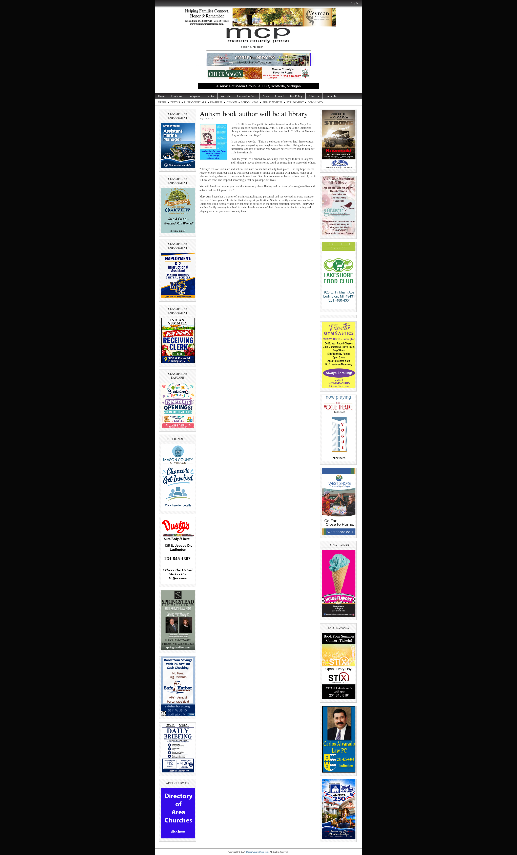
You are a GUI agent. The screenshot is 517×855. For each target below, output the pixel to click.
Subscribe (331, 96)
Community (315, 102)
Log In (354, 3)
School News (249, 102)
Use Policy (296, 96)
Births (162, 102)
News (266, 96)
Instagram (194, 96)
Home (161, 96)
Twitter (210, 96)
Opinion (232, 102)
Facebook (176, 96)
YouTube (226, 96)
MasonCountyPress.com (257, 852)
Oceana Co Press (246, 96)
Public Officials (195, 102)
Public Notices (272, 102)
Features (216, 102)
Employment (295, 102)
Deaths (175, 102)
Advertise (314, 96)
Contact (279, 96)
